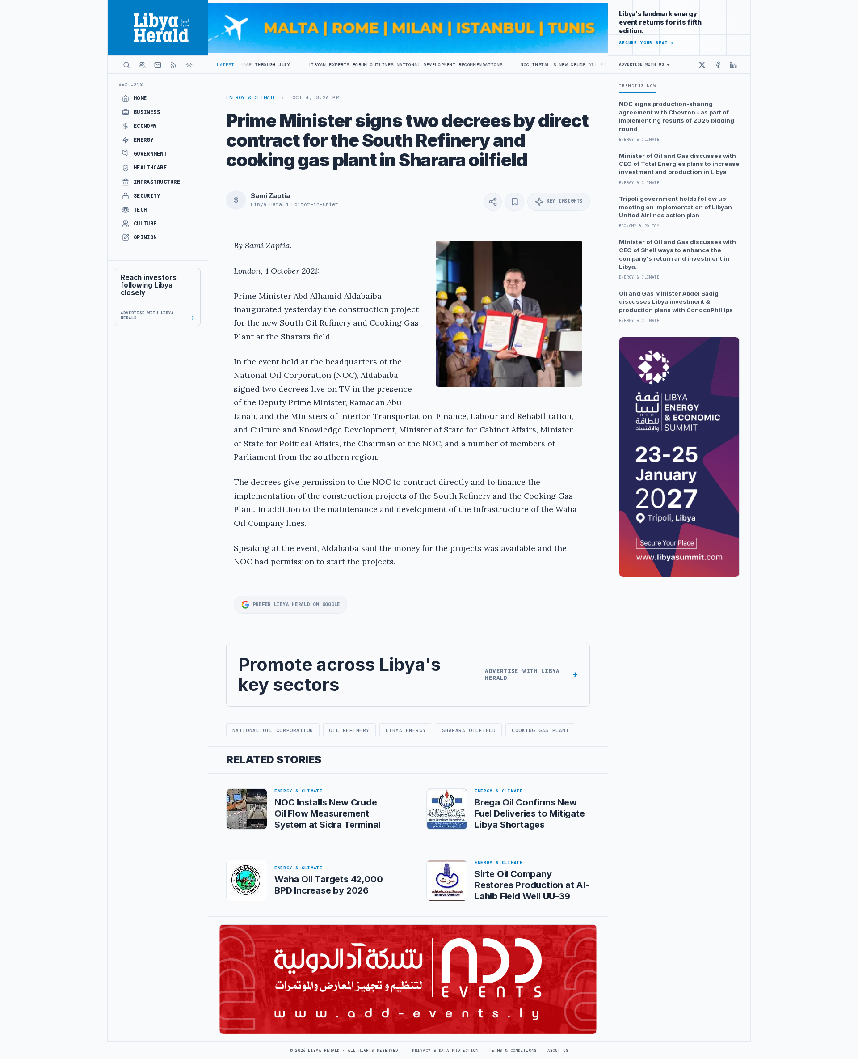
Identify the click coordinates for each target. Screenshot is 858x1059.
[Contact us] (157, 65)
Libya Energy (406, 730)
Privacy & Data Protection (445, 1050)
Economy (145, 126)
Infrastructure (157, 182)
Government (150, 154)
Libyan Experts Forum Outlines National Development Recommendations (349, 65)
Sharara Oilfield (469, 730)
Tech (140, 210)
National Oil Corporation (272, 730)
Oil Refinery (349, 730)
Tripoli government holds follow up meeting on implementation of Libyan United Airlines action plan (675, 207)
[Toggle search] (126, 65)
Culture (145, 223)
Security (147, 196)
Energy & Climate (251, 97)
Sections (130, 84)
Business (147, 112)
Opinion (145, 237)
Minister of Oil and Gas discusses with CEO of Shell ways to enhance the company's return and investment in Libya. (677, 254)
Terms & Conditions (512, 1050)
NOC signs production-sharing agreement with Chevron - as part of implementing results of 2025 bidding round (676, 116)
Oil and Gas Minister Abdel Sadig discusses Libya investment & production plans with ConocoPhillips (676, 301)
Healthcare (150, 168)
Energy (144, 140)
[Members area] (142, 65)
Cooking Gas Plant (540, 730)
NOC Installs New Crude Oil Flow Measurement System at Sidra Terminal (565, 65)
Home (140, 98)
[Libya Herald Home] (158, 27)
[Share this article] (493, 202)
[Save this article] (514, 202)
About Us (557, 1050)
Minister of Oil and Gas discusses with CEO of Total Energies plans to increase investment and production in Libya (679, 164)
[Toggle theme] (189, 65)
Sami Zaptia (270, 196)
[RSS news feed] (173, 65)
